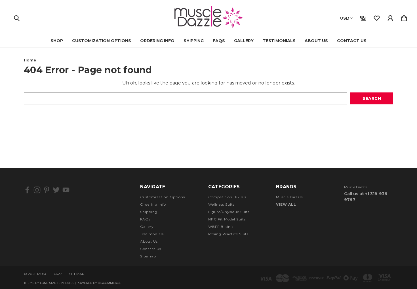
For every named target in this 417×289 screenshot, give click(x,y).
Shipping (194, 41)
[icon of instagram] (37, 189)
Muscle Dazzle (289, 197)
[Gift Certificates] (363, 17)
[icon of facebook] (27, 189)
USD (344, 18)
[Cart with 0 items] (404, 17)
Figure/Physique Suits (229, 212)
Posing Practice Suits (228, 234)
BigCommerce (109, 283)
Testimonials (279, 41)
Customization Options (101, 41)
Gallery (244, 41)
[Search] (17, 17)
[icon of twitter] (56, 189)
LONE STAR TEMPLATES (57, 283)
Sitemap (148, 256)
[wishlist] (377, 17)
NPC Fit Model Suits (227, 219)
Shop (56, 41)
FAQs (219, 41)
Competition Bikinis (227, 197)
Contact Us (352, 41)
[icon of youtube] (66, 189)
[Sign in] (390, 17)
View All (286, 204)
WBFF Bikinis (220, 226)
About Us (316, 41)
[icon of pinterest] (46, 189)
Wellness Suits (221, 204)
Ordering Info (157, 41)
